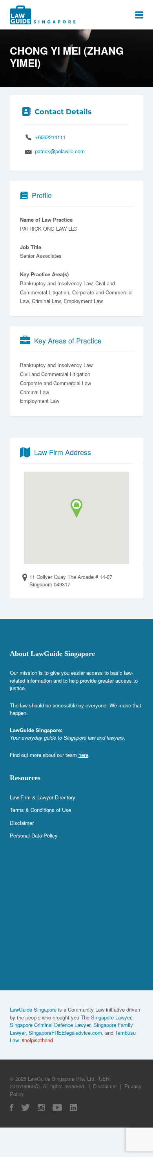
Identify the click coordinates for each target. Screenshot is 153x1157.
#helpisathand (37, 1040)
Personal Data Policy (34, 835)
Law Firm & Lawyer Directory (42, 797)
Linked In (73, 1107)
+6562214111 (50, 137)
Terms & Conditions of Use (40, 810)
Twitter (25, 1107)
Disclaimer (22, 822)
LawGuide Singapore (33, 1009)
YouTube (57, 1107)
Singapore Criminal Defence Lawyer (50, 1024)
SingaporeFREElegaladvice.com (65, 1032)
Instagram (41, 1107)
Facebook (11, 1107)
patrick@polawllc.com (60, 151)
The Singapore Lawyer (106, 1017)
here (83, 754)
